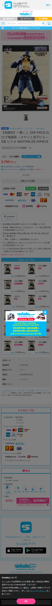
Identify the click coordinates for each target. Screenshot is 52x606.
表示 (48, 5)
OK (26, 601)
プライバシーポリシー (38, 591)
